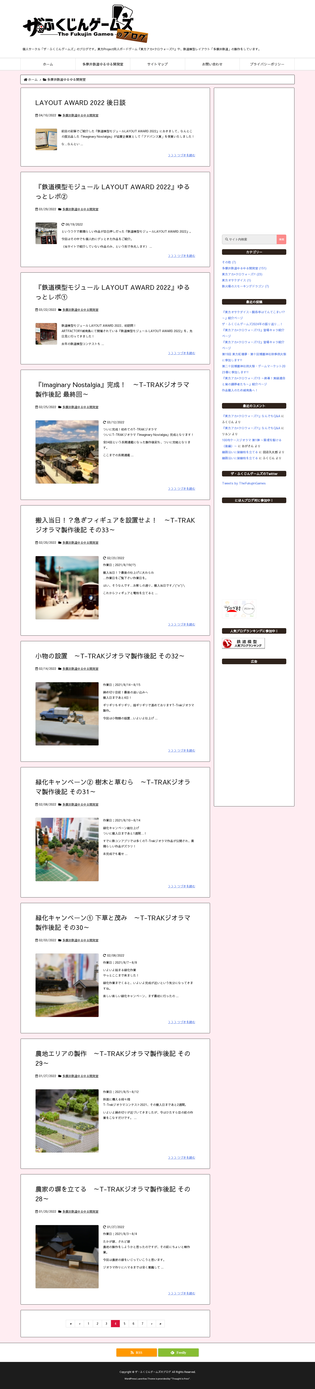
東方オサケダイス (236, 280)
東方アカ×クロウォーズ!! (242, 274)
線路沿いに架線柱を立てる (240, 452)
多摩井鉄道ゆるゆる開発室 (80, 115)
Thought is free (180, 1378)
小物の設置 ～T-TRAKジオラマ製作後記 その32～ (110, 655)
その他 (229, 262)
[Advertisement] (254, 161)
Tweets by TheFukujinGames (244, 483)
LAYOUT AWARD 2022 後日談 (80, 102)
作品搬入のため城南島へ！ (240, 390)
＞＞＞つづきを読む (181, 155)
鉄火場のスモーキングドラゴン (245, 286)
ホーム (33, 79)
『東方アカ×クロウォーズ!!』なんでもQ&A (251, 416)
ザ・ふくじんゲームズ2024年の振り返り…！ (252, 324)
